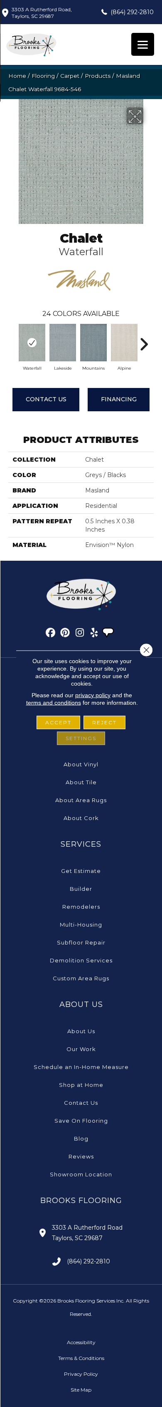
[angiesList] (109, 633)
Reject (104, 722)
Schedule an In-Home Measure (81, 1067)
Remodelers (81, 906)
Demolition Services (81, 960)
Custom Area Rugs (81, 978)
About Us (81, 1031)
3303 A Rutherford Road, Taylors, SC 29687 (42, 12)
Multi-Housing (81, 924)
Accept (58, 722)
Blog (81, 1138)
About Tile (81, 782)
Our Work (81, 1049)
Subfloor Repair (81, 942)
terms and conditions (53, 702)
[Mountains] (93, 342)
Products (97, 75)
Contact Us (46, 399)
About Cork (81, 818)
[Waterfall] (32, 342)
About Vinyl (81, 764)
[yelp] (94, 634)
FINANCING (119, 399)
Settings (81, 738)
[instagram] (80, 634)
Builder (81, 888)
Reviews (81, 1156)
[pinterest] (65, 634)
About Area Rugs (81, 800)
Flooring (43, 75)
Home (17, 75)
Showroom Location (81, 1174)
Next (143, 340)
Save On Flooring (81, 1120)
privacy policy (92, 695)
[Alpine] (124, 342)
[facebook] (51, 634)
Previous (12, 340)
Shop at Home (81, 1084)
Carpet (69, 75)
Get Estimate (81, 871)
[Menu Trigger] (142, 44)
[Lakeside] (62, 342)
